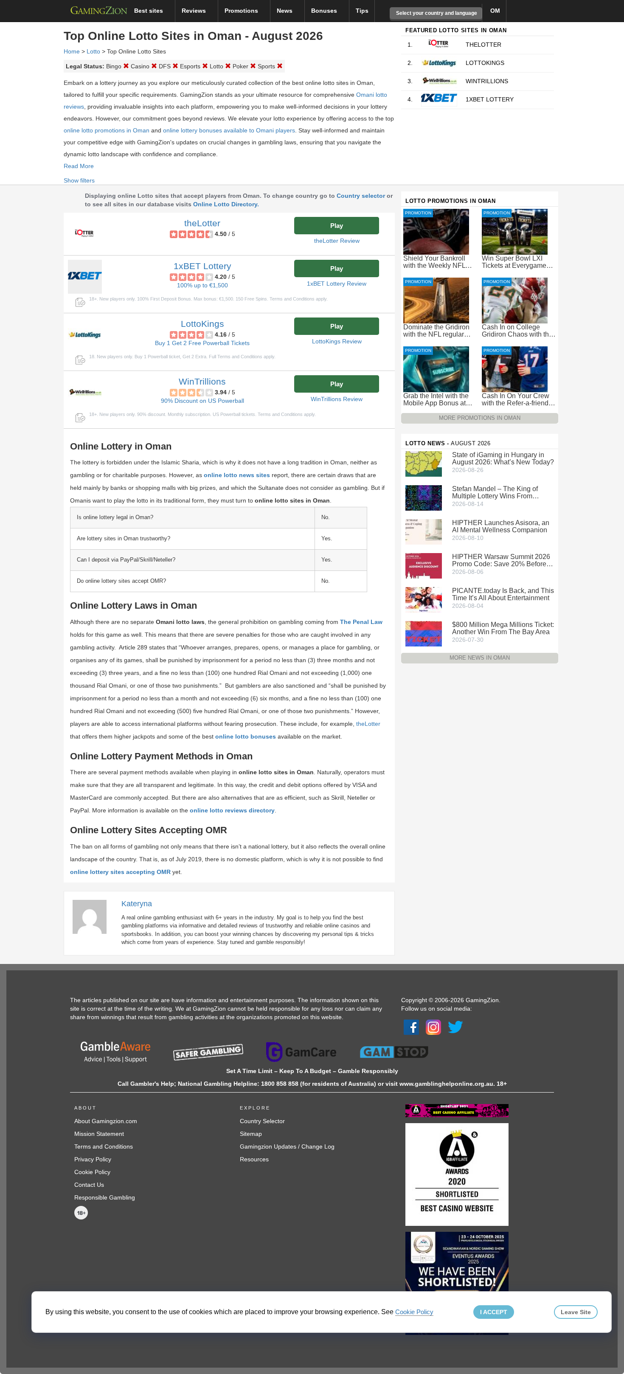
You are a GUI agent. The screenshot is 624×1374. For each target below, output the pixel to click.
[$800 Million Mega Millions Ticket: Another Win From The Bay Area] (423, 633)
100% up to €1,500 (202, 285)
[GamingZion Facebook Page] (411, 1026)
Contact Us (89, 1184)
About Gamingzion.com (105, 1121)
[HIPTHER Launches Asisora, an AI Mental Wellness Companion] (423, 531)
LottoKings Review (337, 341)
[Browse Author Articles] (94, 916)
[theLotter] (85, 234)
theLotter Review (337, 240)
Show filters (79, 180)
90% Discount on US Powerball (202, 400)
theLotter (202, 223)
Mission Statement (99, 1133)
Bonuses (325, 10)
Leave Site (576, 1312)
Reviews (195, 10)
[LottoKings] (85, 334)
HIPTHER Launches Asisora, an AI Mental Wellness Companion (500, 526)
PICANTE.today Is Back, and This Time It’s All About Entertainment (503, 594)
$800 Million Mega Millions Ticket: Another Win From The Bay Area (503, 628)
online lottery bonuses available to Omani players (229, 130)
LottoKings (202, 324)
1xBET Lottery (202, 266)
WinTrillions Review (337, 399)
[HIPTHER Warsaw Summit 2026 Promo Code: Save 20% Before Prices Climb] (423, 565)
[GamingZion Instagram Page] (433, 1026)
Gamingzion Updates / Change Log (287, 1146)
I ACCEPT (493, 1312)
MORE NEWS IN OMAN (480, 658)
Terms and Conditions (103, 1146)
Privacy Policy (92, 1159)
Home (72, 51)
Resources (254, 1159)
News (285, 10)
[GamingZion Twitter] (455, 1026)
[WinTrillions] (85, 392)
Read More (79, 166)
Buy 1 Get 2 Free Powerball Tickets (202, 343)
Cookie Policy (92, 1172)
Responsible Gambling (104, 1197)
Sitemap (251, 1133)
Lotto (93, 51)
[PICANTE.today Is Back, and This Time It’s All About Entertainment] (423, 599)
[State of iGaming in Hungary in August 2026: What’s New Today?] (423, 463)
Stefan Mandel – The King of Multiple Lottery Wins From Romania (495, 492)
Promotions (242, 10)
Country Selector (262, 1121)
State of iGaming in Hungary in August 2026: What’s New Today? (503, 458)
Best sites (149, 10)
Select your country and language (436, 13)
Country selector (361, 195)
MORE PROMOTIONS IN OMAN (479, 418)
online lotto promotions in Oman (106, 130)
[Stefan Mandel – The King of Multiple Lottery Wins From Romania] (423, 497)
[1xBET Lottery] (85, 277)
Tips (362, 10)
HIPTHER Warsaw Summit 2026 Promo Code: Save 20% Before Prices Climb (501, 560)
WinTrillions (202, 381)
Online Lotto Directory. (226, 204)
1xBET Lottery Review (336, 283)
